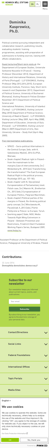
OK (10, 440)
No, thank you (34, 440)
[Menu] (45, 4)
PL (37, 4)
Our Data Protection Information (14, 433)
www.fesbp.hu (14, 231)
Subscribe (24, 309)
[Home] (14, 3)
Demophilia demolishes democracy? (20, 266)
